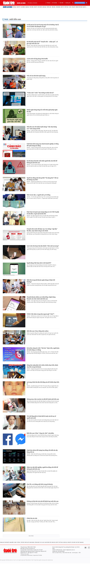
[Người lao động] (21, 3)
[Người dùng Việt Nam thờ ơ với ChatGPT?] (14, 269)
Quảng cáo (68, 2)
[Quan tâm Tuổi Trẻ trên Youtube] (85, 547)
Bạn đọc (27, 6)
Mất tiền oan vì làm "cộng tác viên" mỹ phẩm (40, 433)
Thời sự (14, 6)
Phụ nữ (73, 6)
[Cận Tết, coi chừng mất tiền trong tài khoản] (14, 490)
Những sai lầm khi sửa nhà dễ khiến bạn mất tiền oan (42, 501)
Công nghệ (37, 542)
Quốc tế (18, 6)
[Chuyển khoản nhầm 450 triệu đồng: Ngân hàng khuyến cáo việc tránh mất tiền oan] (14, 303)
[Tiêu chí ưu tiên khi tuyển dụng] (14, 82)
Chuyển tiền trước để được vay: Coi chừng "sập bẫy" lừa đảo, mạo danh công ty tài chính (42, 230)
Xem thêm (31, 535)
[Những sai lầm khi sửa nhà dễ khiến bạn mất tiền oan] (14, 507)
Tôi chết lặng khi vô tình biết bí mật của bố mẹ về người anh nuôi (41, 417)
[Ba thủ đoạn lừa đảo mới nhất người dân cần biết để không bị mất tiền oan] (14, 167)
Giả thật (78, 542)
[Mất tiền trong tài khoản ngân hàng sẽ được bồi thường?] (14, 286)
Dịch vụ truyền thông (57, 552)
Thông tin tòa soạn (25, 554)
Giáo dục (44, 6)
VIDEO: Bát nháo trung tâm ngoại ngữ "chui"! (40, 314)
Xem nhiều (11, 542)
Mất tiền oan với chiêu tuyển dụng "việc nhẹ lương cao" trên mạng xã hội (42, 127)
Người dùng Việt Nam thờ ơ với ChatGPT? (39, 263)
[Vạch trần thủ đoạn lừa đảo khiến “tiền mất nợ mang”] (14, 252)
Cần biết (61, 2)
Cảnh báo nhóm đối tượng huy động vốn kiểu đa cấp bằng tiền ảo (42, 451)
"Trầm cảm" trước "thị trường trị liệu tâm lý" (40, 93)
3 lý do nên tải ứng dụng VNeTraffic (37, 58)
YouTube (55, 2)
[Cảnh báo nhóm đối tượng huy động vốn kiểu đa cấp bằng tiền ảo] (14, 456)
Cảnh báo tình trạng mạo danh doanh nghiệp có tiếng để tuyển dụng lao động (43, 144)
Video (15, 542)
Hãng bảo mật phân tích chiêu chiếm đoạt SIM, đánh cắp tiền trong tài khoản (42, 366)
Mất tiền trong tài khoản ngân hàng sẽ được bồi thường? (41, 281)
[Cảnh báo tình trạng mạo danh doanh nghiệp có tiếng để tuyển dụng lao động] (14, 150)
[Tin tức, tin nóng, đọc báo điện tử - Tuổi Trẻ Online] (10, 3)
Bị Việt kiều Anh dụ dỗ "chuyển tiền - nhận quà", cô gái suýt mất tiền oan (42, 42)
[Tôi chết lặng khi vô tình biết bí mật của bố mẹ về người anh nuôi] (14, 422)
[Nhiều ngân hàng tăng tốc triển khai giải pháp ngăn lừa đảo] (14, 116)
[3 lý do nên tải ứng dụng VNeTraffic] (14, 65)
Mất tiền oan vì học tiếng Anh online (38, 331)
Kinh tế (35, 6)
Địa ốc (84, 6)
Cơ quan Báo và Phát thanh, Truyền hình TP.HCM (31, 555)
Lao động (23, 6)
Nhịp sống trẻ (48, 542)
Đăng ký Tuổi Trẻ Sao (80, 2)
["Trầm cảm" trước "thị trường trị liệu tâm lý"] (14, 99)
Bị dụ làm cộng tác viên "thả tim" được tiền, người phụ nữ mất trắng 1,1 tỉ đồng (43, 349)
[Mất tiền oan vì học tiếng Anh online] (14, 337)
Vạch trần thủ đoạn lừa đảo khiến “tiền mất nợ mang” (43, 246)
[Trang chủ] (7, 7)
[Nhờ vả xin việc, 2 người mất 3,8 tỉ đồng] (14, 201)
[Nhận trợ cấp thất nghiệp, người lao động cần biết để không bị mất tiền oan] (14, 473)
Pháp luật (49, 6)
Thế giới (22, 542)
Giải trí (62, 6)
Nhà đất (69, 542)
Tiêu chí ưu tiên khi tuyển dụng (36, 75)
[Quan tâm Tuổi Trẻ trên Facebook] (89, 547)
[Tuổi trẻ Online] (10, 550)
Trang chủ (2, 542)
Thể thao (66, 6)
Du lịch (42, 542)
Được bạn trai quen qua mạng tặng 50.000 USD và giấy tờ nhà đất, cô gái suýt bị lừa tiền (43, 213)
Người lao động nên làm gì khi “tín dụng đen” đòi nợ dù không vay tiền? (42, 178)
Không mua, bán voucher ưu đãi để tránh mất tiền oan (43, 399)
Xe (40, 542)
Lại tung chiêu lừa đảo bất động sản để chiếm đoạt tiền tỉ (43, 383)
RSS (80, 552)
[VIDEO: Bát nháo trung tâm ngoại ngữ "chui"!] (14, 320)
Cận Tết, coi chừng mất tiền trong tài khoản (40, 484)
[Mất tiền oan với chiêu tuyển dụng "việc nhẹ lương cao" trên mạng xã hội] (14, 133)
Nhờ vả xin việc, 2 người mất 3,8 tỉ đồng (38, 195)
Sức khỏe (40, 6)
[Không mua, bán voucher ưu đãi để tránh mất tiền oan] (14, 405)
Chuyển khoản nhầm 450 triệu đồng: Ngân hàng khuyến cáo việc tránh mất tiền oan (41, 298)
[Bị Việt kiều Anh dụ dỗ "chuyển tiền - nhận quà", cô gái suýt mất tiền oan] (14, 48)
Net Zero (31, 6)
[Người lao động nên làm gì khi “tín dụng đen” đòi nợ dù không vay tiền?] (14, 184)
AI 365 (70, 6)
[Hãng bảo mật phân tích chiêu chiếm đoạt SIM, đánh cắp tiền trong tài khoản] (14, 371)
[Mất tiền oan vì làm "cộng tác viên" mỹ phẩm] (14, 439)
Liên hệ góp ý (75, 552)
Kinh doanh (31, 542)
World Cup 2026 (79, 6)
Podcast (48, 2)
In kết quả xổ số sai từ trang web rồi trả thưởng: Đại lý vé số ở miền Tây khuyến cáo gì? (43, 25)
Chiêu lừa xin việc (32, 518)
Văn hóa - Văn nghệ (56, 6)
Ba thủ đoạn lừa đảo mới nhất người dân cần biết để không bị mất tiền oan (42, 161)
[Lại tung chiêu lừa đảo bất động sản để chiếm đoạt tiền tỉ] (14, 388)
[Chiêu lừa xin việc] (14, 524)
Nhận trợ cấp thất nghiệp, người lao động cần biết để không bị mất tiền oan (42, 468)
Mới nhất (7, 542)
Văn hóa (53, 542)
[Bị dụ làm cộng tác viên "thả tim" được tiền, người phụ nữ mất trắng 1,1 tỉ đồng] (14, 354)
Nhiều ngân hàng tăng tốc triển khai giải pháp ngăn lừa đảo (42, 110)
